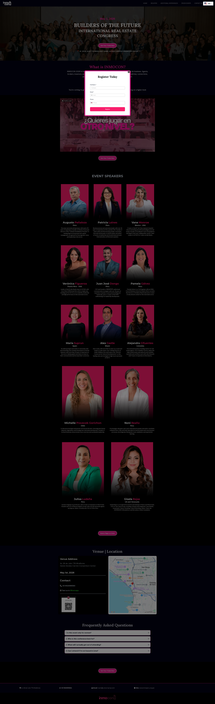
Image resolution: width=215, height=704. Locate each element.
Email (92, 92)
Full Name (93, 84)
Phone (91, 99)
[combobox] (92, 102)
